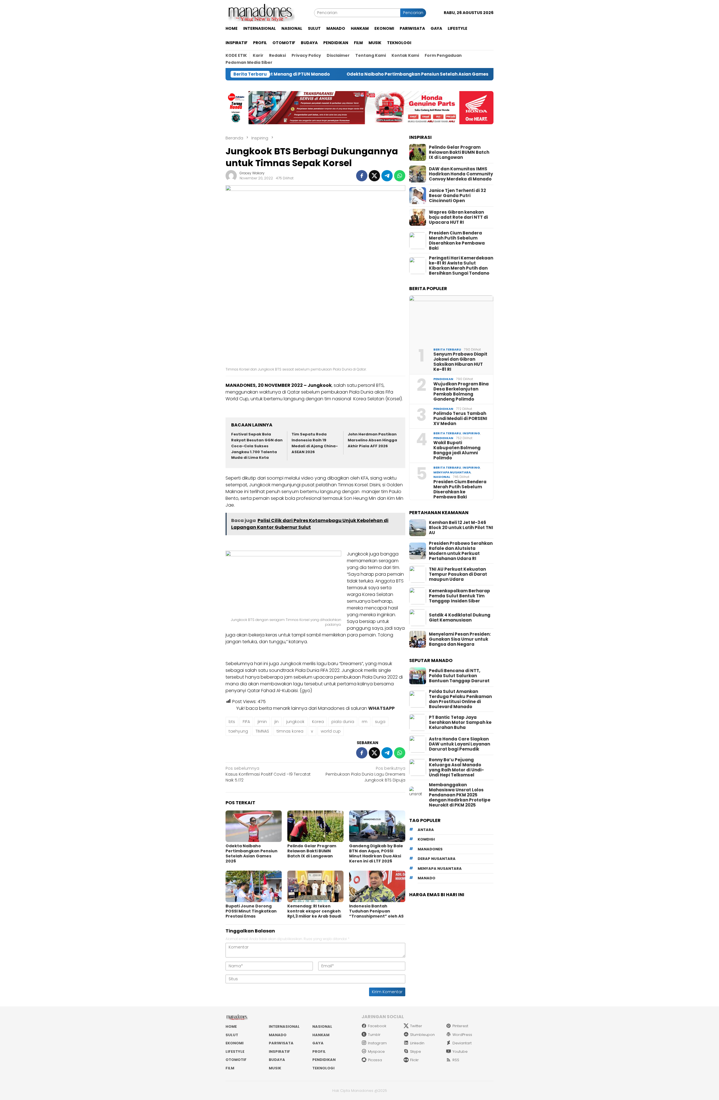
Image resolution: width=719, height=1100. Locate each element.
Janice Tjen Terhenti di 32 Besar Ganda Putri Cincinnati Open (457, 195)
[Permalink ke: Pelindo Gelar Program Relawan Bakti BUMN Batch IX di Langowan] (315, 826)
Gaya (318, 1043)
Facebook (377, 1026)
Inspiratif (279, 1051)
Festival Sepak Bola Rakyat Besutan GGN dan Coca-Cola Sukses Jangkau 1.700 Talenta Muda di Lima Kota (257, 446)
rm (364, 721)
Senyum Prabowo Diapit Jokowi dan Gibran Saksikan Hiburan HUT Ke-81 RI (460, 362)
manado (426, 878)
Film (230, 1068)
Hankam (320, 1035)
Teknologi (323, 1068)
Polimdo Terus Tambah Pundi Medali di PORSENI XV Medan (460, 418)
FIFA (246, 721)
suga (380, 721)
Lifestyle (235, 1051)
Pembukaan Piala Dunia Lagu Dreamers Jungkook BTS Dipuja (365, 774)
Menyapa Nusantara (452, 472)
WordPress (462, 1034)
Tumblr (374, 1034)
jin (276, 721)
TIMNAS (262, 731)
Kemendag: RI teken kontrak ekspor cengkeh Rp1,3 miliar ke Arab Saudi (314, 911)
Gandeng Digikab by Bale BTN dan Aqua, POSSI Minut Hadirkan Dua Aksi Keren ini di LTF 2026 (376, 853)
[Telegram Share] (387, 175)
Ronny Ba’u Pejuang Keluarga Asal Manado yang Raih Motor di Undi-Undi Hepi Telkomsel (456, 767)
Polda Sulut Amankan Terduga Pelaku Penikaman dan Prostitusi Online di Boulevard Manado (460, 699)
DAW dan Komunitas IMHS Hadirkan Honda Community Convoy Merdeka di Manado (461, 174)
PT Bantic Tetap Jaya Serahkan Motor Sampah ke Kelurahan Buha (460, 722)
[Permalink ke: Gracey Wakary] (231, 175)
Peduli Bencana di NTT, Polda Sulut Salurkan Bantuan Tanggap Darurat (459, 675)
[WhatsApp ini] (399, 175)
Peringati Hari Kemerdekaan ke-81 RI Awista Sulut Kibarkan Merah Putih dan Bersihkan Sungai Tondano (461, 266)
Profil (319, 1051)
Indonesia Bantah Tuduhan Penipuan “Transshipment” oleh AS (376, 911)
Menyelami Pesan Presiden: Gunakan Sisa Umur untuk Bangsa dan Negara (460, 639)
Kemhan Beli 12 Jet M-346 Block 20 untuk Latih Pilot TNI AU (461, 527)
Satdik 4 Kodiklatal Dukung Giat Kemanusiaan (459, 618)
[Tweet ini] (374, 175)
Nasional (441, 477)
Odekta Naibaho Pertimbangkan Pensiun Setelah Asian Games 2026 (374, 74)
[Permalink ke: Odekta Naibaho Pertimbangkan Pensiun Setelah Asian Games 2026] (254, 826)
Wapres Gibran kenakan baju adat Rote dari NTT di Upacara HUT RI (458, 217)
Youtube (460, 1051)
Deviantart (462, 1043)
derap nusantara (437, 858)
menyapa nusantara (440, 868)
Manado (277, 1035)
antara (426, 829)
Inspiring (471, 433)
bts (232, 721)
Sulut (232, 1035)
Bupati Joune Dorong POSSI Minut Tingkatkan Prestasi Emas (251, 911)
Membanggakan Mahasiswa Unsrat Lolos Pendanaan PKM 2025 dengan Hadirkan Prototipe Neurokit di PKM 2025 (459, 795)
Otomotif (236, 1059)
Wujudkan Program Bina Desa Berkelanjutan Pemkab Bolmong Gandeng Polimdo (461, 391)
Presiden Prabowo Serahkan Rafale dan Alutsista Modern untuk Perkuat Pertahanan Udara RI (461, 551)
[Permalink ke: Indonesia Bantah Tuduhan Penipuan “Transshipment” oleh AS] (377, 886)
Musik (275, 1068)
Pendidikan (443, 379)
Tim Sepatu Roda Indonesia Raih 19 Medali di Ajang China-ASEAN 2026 (315, 443)
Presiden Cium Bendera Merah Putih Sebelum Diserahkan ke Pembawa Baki (457, 241)
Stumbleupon (422, 1034)
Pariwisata (281, 1043)
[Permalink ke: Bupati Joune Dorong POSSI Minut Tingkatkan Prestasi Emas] (254, 886)
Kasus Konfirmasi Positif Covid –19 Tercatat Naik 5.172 (268, 774)
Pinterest (460, 1026)
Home (231, 1026)
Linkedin (417, 1043)
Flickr (414, 1060)
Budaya (277, 1059)
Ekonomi (235, 1043)
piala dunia (342, 721)
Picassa (375, 1060)
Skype (415, 1051)
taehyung (238, 731)
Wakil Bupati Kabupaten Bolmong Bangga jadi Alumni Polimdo (457, 450)
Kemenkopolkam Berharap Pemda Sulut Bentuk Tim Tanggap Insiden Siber (459, 596)
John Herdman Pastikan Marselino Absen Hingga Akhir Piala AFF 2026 (372, 440)
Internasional (284, 1026)
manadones (430, 849)
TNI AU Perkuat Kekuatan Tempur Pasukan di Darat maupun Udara (458, 574)
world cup (331, 731)
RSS (455, 1060)
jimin (262, 721)
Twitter (416, 1026)
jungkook (295, 721)
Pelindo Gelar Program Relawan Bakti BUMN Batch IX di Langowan (311, 851)
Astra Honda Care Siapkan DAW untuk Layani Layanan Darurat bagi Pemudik (459, 744)
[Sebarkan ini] (361, 175)
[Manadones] (260, 12)
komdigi (426, 839)
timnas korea (290, 731)
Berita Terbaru (447, 349)
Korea (318, 721)
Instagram (377, 1043)
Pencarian (413, 12)
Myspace (376, 1051)
